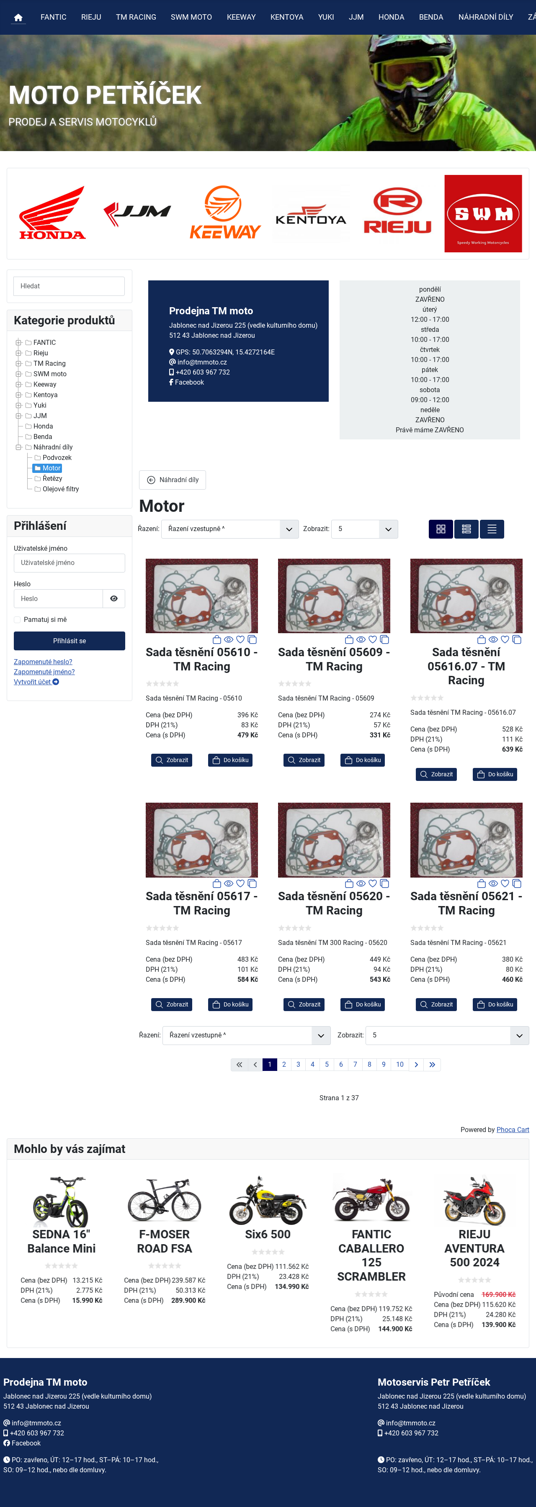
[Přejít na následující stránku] (416, 1064)
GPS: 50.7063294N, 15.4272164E (225, 352)
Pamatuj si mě (45, 620)
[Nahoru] (521, 1491)
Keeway (45, 384)
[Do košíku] (217, 639)
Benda (43, 437)
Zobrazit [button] (177, 760)
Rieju (41, 353)
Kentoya (46, 395)
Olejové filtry (61, 489)
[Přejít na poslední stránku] (432, 1064)
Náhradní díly (53, 447)
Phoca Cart (513, 1130)
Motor (51, 468)
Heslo (22, 584)
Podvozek (57, 458)
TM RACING (136, 17)
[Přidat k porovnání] (252, 639)
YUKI (326, 17)
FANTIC (54, 17)
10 (400, 1064)
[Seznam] (492, 529)
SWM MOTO (191, 17)
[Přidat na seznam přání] (240, 639)
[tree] (69, 416)
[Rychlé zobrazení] (229, 639)
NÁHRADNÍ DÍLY (486, 17)
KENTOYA (287, 17)
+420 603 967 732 (203, 372)
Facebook (189, 382)
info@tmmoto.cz (202, 362)
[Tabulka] (441, 529)
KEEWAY (241, 17)
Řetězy (52, 479)
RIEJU (91, 17)
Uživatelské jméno (40, 548)
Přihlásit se (69, 641)
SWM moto (50, 374)
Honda (43, 426)
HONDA (392, 17)
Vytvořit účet (33, 682)
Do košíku (236, 760)
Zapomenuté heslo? (43, 662)
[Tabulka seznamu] (466, 529)
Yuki (40, 405)
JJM (356, 17)
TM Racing (50, 363)
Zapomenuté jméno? (44, 672)
